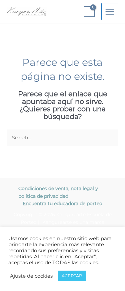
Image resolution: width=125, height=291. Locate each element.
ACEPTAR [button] (72, 275)
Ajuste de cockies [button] (31, 276)
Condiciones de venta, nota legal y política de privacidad (58, 192)
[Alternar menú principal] (109, 11)
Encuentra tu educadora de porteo (62, 203)
